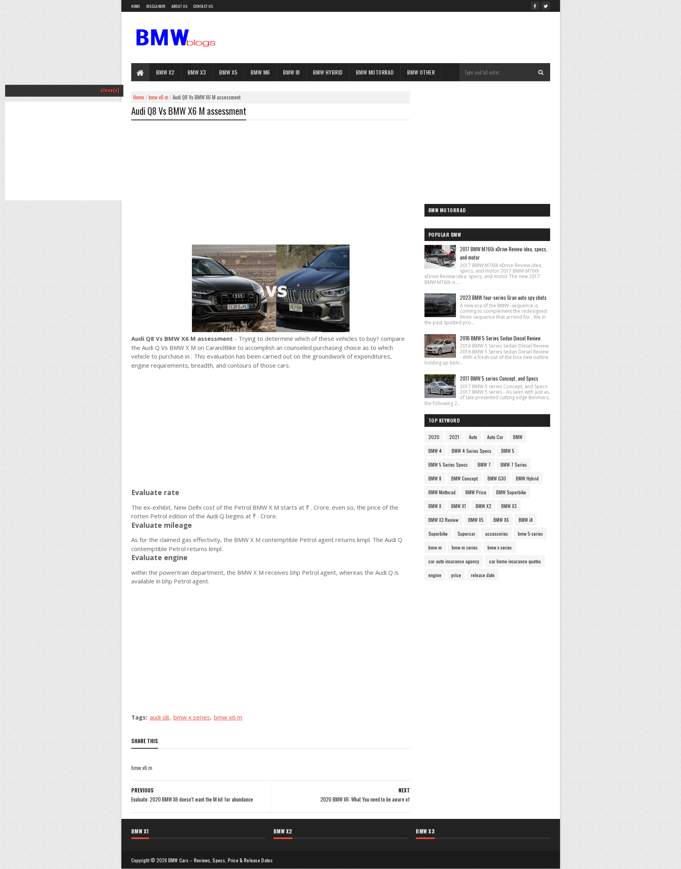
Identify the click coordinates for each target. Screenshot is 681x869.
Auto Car (495, 437)
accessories (496, 533)
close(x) (109, 90)
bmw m (435, 547)
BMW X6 (501, 519)
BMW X (434, 506)
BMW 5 (507, 450)
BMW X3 (197, 72)
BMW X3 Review (443, 519)
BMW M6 (260, 72)
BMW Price (475, 492)
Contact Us (203, 6)
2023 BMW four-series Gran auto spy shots (503, 297)
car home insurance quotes (515, 561)
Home (135, 6)
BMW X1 (458, 506)
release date (483, 575)
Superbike (438, 533)
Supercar (466, 533)
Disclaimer (156, 6)
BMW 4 (435, 450)
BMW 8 (434, 478)
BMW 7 (484, 464)
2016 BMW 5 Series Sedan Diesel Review (500, 338)
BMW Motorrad (375, 72)
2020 (433, 437)
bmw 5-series (530, 533)
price (456, 575)
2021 (454, 437)
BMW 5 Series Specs (448, 464)
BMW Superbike (511, 492)
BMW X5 (228, 72)
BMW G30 (496, 478)
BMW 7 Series (514, 464)
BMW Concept (464, 478)
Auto (473, 437)
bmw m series (465, 547)
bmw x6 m (158, 97)
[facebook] (535, 6)
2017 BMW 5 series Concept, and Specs (499, 378)
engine (434, 575)
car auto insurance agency (453, 561)
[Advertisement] (64, 161)
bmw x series (191, 717)
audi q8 (159, 717)
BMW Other (421, 72)
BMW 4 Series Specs (471, 450)
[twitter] (545, 6)
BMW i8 (291, 72)
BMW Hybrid (328, 72)
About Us (179, 6)
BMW (518, 437)
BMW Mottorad (442, 492)
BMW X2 (165, 72)
